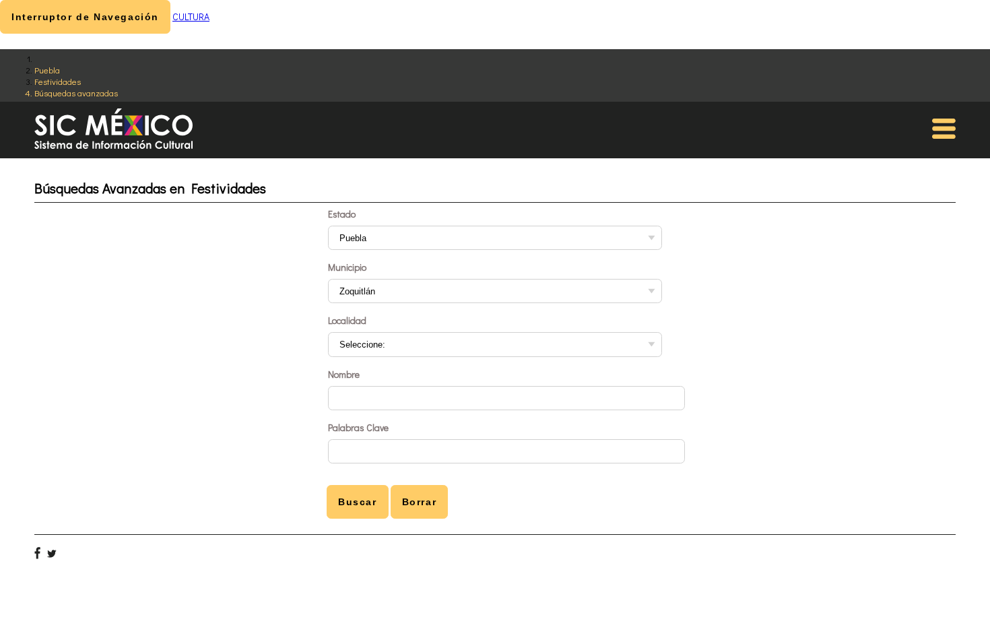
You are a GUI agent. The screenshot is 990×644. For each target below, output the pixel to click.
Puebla (47, 69)
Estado (342, 213)
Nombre (344, 374)
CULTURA (190, 16)
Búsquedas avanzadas (76, 92)
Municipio (347, 267)
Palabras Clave (358, 427)
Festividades (57, 81)
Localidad (347, 320)
